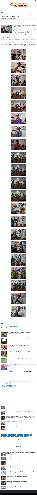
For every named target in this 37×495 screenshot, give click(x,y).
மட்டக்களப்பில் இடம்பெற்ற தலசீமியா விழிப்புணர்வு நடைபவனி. (14, 457)
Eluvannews (10, 493)
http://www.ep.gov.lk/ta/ (7, 382)
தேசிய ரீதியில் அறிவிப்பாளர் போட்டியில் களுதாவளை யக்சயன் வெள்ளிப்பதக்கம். (18, 332)
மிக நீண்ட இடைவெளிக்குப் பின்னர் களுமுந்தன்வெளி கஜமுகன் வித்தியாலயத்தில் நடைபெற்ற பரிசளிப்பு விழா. (21, 365)
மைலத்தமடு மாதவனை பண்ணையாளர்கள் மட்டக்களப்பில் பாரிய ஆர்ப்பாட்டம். (16, 481)
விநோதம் (22, 436)
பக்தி (10, 436)
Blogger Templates (21, 493)
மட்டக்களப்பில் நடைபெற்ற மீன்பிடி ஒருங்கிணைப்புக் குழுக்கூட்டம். (15, 486)
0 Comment (15, 18)
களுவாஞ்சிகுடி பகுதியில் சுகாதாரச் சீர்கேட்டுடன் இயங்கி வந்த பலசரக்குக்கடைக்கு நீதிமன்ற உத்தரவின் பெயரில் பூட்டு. (20, 453)
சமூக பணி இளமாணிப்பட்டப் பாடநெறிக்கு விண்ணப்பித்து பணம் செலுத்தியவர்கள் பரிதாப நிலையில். (21, 358)
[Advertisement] (18, 395)
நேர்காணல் (7, 436)
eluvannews (13, 326)
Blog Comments (10, 371)
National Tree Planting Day (7, 383)
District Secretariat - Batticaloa (9, 385)
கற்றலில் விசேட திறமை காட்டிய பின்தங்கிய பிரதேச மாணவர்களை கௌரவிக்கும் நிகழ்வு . (19, 351)
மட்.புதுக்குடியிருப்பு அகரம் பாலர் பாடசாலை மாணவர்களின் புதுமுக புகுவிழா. (17, 345)
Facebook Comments (28, 371)
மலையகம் (13, 436)
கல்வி (1, 12)
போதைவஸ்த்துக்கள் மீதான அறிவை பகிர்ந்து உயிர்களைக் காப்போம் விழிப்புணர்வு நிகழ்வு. (19, 338)
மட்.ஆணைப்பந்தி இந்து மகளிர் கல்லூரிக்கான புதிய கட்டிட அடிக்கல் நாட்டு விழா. (17, 426)
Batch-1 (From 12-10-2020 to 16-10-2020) (10, 386)
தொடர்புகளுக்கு (3, 436)
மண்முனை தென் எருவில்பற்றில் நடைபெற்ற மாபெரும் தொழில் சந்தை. (15, 421)
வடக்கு (16, 436)
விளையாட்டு (25, 436)
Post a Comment (4, 374)
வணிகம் (19, 436)
